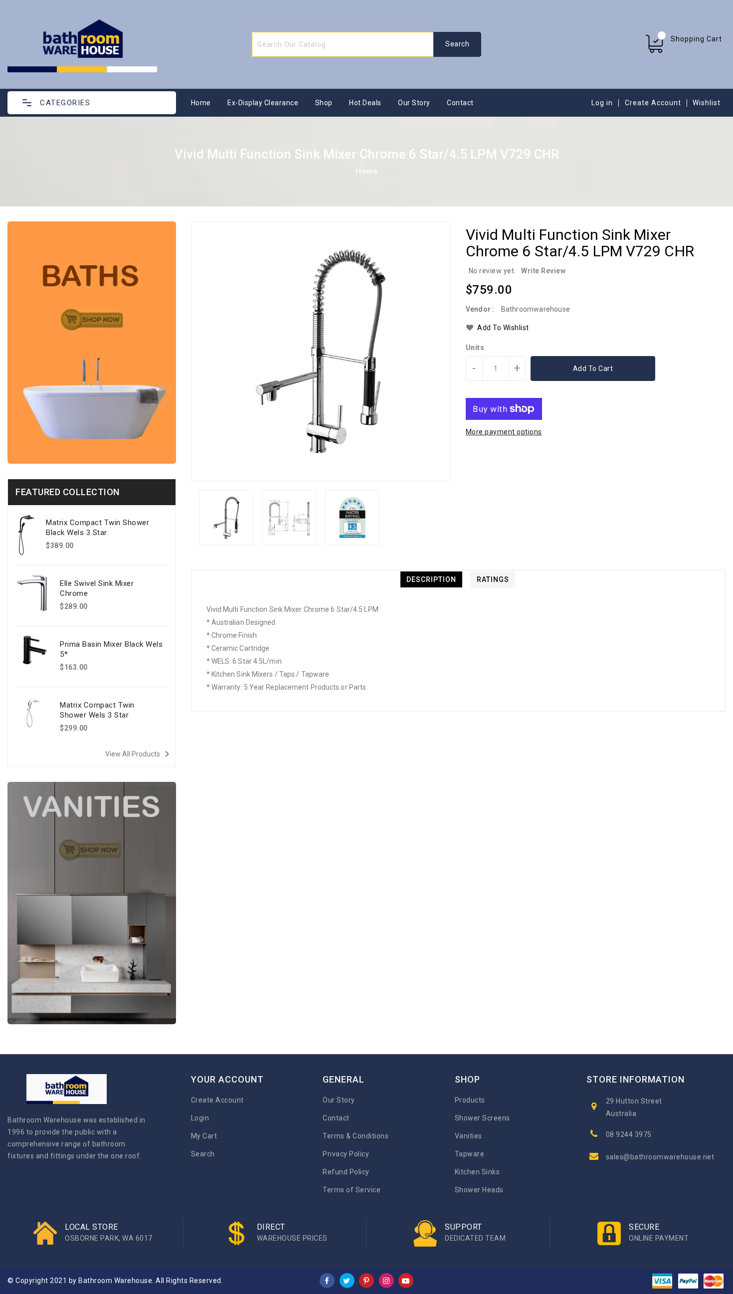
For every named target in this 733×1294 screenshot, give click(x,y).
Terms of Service (351, 1190)
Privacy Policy (346, 1154)
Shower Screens (482, 1118)
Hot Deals (365, 103)
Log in (602, 103)
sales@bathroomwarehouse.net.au (665, 1157)
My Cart (204, 1136)
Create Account (653, 103)
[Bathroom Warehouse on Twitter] (347, 1280)
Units (475, 347)
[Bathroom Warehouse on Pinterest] (366, 1280)
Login (200, 1118)
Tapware (470, 1154)
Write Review (543, 271)
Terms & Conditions (355, 1136)
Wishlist (707, 103)
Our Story (414, 103)
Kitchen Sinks (477, 1172)
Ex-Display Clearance (262, 103)
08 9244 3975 (629, 1134)
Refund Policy (346, 1172)
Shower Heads (479, 1190)
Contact (460, 103)
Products (470, 1100)
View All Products (139, 754)
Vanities (468, 1136)
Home (201, 103)
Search (203, 1154)
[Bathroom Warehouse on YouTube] (406, 1280)
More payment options (504, 432)
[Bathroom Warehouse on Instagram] (386, 1280)
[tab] (431, 579)
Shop (324, 103)
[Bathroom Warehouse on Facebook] (327, 1280)
